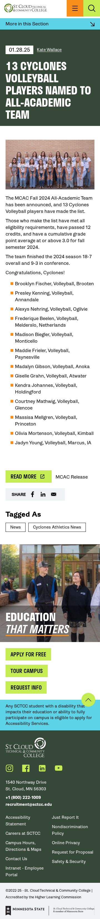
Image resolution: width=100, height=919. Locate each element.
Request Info (26, 687)
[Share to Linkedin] (43, 494)
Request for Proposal (72, 852)
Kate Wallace (49, 49)
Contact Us (16, 858)
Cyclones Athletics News (57, 527)
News (15, 527)
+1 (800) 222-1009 (23, 797)
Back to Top (88, 700)
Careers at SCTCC (23, 833)
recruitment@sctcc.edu (29, 804)
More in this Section (27, 24)
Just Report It (65, 817)
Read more (23, 476)
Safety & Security (69, 861)
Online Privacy (66, 842)
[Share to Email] (53, 494)
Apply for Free (28, 654)
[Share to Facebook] (32, 494)
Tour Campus (27, 671)
